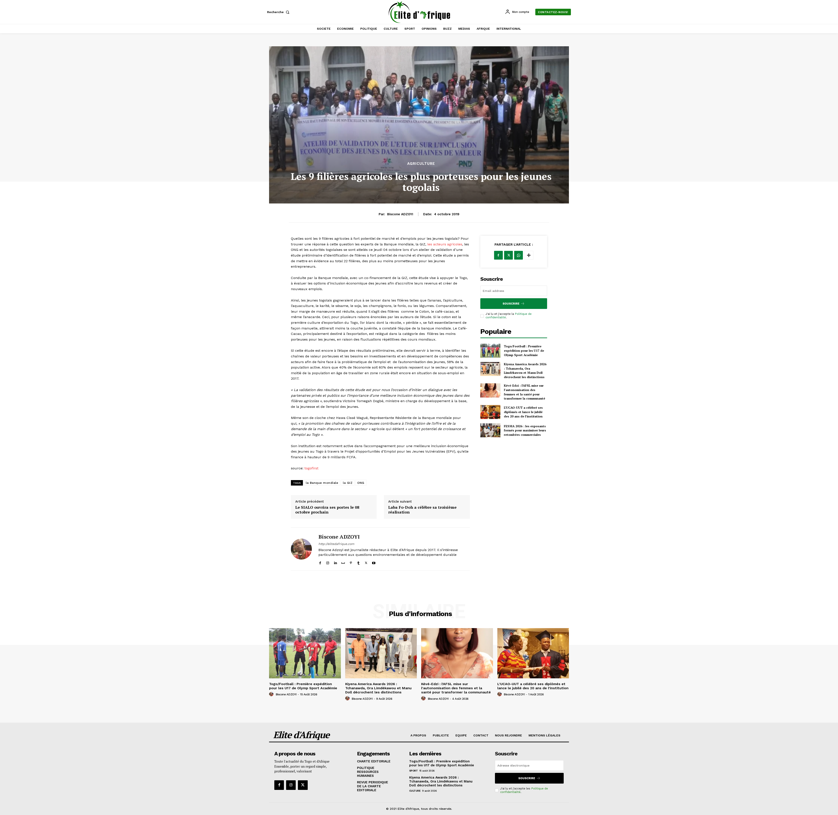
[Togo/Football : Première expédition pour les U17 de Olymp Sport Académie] (490, 351)
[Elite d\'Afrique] (420, 12)
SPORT (413, 770)
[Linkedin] (335, 562)
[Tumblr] (358, 562)
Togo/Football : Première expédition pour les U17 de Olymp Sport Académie (524, 350)
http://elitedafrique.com (336, 544)
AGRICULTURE (421, 163)
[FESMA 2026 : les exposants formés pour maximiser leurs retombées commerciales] (490, 430)
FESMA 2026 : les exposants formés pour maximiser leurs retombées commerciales (525, 430)
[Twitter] (366, 562)
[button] (279, 12)
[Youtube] (373, 562)
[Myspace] (343, 562)
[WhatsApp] (518, 255)
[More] (528, 255)
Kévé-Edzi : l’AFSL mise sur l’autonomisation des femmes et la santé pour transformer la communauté (524, 391)
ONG (360, 482)
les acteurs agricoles (444, 244)
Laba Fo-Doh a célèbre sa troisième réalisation (422, 509)
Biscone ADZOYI (400, 214)
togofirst (311, 468)
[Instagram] (327, 562)
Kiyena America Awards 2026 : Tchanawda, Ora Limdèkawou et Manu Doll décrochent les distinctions (525, 370)
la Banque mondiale (322, 482)
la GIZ (347, 482)
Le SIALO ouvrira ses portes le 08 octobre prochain (327, 509)
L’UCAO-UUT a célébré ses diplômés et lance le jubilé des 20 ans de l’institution (523, 411)
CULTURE (415, 790)
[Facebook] (320, 562)
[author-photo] (272, 694)
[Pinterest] (350, 562)
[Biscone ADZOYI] (301, 549)
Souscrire (511, 303)
